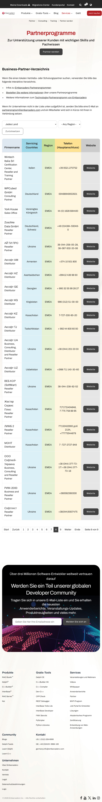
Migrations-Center (41, 5)
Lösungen (74, 711)
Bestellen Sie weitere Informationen (24, 92)
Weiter (68, 529)
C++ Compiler (42, 687)
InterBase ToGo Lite (44, 706)
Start (6, 529)
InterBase (6, 691)
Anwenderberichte (77, 692)
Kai (3, 701)
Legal (4, 779)
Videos (73, 682)
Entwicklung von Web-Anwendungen (79, 726)
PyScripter (40, 720)
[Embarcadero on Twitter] (89, 798)
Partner (32, 21)
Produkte (26, 13)
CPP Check (40, 696)
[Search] (80, 5)
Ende (77, 529)
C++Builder (7, 687)
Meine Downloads (19, 5)
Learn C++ (6, 754)
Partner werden (66, 21)
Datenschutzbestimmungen (13, 784)
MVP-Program (76, 701)
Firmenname (12, 147)
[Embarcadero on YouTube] (85, 799)
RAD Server (7, 696)
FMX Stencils (41, 716)
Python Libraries (43, 725)
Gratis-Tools (42, 13)
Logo (4, 789)
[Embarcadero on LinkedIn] (94, 799)
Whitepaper (75, 687)
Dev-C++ (40, 692)
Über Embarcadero (10, 765)
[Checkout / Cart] (85, 5)
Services (66, 13)
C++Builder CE (42, 682)
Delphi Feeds (7, 744)
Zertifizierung (75, 720)
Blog (56, 13)
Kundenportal (58, 5)
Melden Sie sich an (76, 622)
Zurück (16, 529)
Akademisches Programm (81, 716)
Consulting (42, 21)
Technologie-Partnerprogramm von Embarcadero (61, 97)
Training (53, 21)
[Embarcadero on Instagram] (98, 799)
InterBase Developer (44, 711)
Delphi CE (40, 677)
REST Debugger (43, 701)
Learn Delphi (7, 749)
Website (91, 168)
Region (48, 145)
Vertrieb (5, 775)
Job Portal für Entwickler (80, 706)
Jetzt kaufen (94, 13)
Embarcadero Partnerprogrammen (33, 87)
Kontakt (70, 5)
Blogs (4, 739)
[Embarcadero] (8, 13)
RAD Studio (7, 677)
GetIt (78, 13)
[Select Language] (91, 5)
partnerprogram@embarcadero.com (21, 110)
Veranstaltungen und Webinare (83, 677)
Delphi (5, 682)
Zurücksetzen (12, 131)
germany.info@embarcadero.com (50, 749)
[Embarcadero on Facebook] (81, 799)
